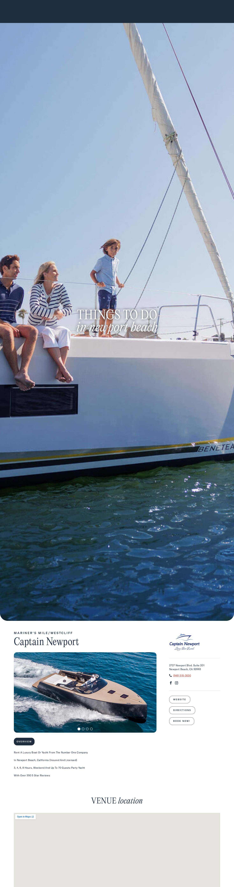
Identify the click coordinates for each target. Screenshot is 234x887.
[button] (79, 729)
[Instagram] (176, 683)
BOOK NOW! (181, 721)
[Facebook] (170, 683)
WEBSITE (179, 699)
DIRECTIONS (182, 710)
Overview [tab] (24, 741)
